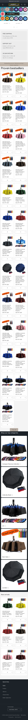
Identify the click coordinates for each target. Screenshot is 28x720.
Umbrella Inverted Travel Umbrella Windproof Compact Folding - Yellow (6, 199)
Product (4, 688)
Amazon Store (6, 694)
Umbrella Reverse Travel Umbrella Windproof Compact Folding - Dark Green (20, 199)
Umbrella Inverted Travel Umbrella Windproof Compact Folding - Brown (20, 171)
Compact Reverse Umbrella (10, 464)
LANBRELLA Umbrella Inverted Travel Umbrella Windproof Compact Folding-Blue (7, 363)
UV (3, 526)
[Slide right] (16, 27)
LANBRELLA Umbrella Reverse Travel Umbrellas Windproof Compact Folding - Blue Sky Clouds (20, 251)
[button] (2, 4)
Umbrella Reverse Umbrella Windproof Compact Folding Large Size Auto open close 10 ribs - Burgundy (20, 308)
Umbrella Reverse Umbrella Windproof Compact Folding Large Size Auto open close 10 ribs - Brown (7, 88)
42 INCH (6, 23)
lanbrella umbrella (8, 715)
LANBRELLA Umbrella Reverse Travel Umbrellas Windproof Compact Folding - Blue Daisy (7, 390)
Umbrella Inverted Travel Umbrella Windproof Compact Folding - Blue (6, 225)
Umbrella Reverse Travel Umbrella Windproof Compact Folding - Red (20, 225)
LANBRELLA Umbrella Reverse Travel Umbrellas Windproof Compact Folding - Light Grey (7, 251)
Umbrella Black (6, 495)
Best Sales (5, 557)
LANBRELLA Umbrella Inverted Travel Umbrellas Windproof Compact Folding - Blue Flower (20, 390)
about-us (4, 691)
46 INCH (18, 23)
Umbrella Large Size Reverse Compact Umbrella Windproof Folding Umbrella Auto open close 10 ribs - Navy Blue (7, 308)
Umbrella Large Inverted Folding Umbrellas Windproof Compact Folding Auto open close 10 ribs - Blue (20, 116)
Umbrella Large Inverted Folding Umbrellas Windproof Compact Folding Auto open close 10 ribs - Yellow (20, 88)
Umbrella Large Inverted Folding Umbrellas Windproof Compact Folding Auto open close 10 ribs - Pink (20, 144)
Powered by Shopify (16, 715)
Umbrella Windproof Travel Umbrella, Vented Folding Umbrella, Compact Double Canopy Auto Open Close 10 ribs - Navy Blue (20, 279)
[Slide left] (11, 27)
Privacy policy (11, 717)
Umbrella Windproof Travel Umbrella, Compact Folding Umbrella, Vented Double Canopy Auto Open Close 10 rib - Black (6, 279)
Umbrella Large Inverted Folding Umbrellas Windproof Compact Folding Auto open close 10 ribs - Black (7, 336)
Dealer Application (7, 697)
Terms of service (18, 717)
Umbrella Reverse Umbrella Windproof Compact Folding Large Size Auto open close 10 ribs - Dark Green (7, 116)
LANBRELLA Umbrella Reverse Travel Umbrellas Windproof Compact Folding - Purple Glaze (7, 417)
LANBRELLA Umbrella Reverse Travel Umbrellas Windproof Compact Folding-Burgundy (20, 363)
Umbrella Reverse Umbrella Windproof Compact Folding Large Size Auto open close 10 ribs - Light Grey (7, 172)
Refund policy (23, 715)
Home (4, 685)
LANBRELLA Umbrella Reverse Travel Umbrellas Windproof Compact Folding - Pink (20, 335)
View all (14, 430)
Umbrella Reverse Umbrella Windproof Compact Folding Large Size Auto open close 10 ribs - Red (7, 144)
